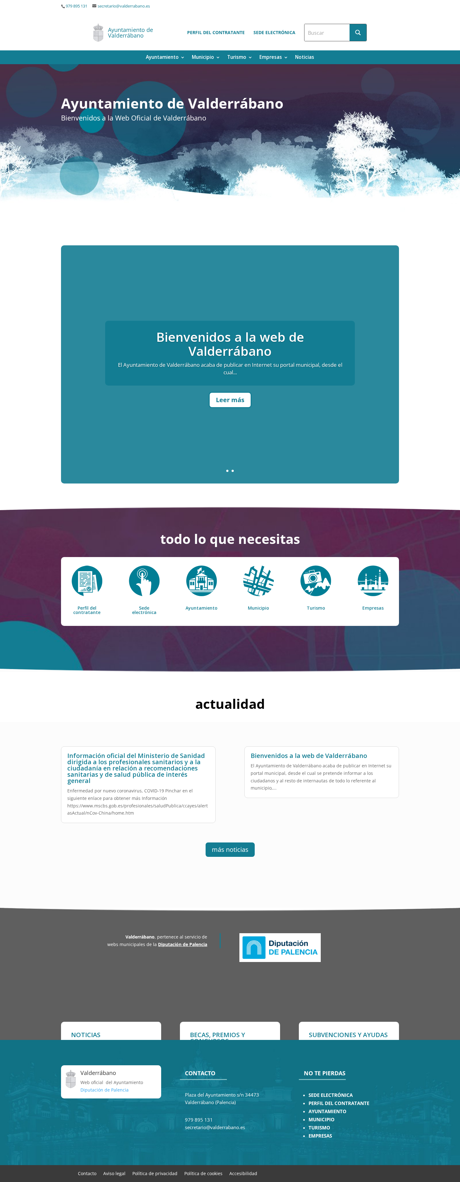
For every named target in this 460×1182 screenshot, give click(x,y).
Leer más (230, 400)
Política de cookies (203, 1173)
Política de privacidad (154, 1173)
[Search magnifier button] (358, 32)
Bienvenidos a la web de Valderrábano (230, 344)
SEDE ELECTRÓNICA (331, 1095)
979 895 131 (76, 6)
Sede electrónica (274, 32)
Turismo (236, 57)
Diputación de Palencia (182, 944)
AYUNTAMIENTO (327, 1111)
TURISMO (319, 1127)
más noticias (230, 849)
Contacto (87, 1173)
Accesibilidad (243, 1173)
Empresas (270, 57)
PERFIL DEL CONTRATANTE (339, 1103)
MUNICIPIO (322, 1119)
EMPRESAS (320, 1136)
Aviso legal (114, 1173)
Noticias (304, 57)
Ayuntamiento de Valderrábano (130, 32)
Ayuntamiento (162, 57)
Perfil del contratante (216, 32)
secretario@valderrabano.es (124, 6)
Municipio (203, 57)
